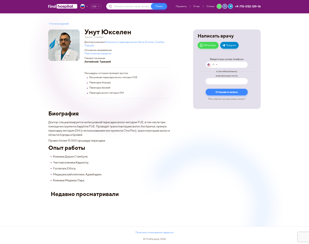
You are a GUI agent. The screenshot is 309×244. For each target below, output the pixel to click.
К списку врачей (59, 23)
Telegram (231, 45)
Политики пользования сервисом (154, 232)
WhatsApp (210, 45)
